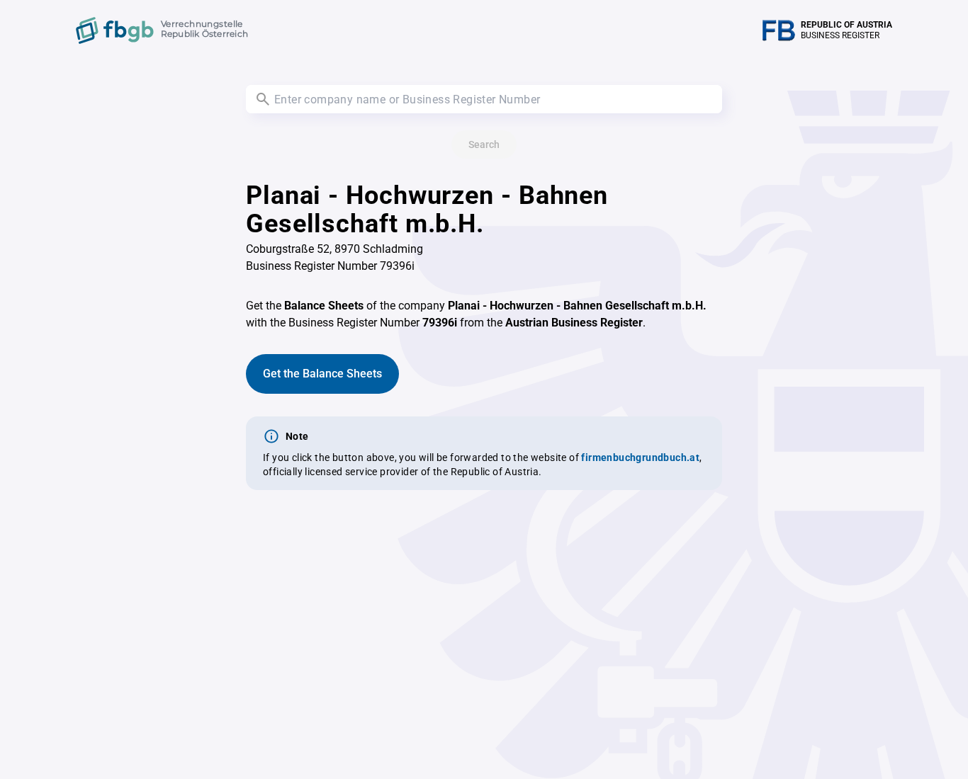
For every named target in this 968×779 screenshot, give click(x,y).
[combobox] (484, 99)
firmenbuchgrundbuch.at (640, 457)
